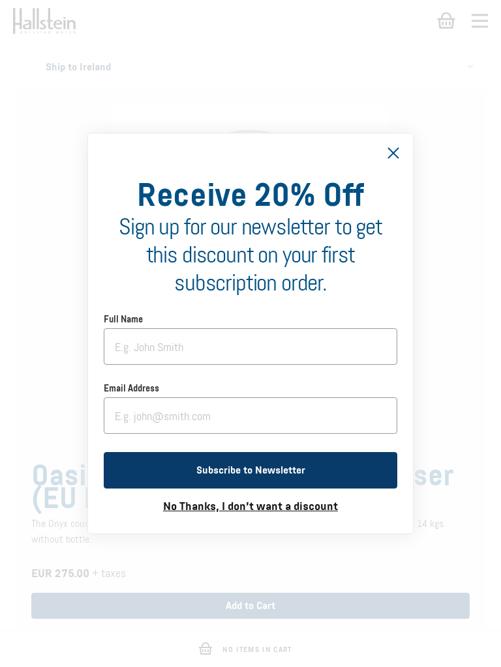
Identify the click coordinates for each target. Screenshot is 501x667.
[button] (250, 470)
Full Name (123, 319)
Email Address (131, 388)
